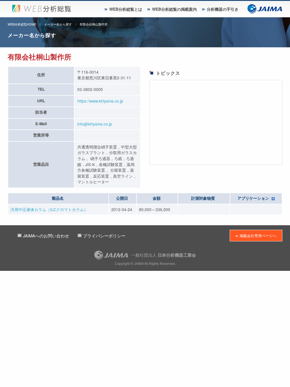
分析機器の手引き (222, 9)
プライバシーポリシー (104, 236)
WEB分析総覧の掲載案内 (174, 9)
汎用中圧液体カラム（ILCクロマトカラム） (49, 209)
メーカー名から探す (58, 24)
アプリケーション (253, 198)
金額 (157, 198)
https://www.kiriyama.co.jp (100, 101)
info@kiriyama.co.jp (94, 124)
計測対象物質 (203, 198)
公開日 (122, 198)
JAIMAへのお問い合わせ (46, 236)
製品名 (58, 198)
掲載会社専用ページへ (258, 235)
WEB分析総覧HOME (22, 24)
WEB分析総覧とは (125, 9)
